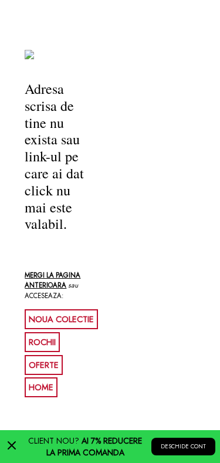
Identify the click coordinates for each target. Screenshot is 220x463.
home (41, 387)
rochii (42, 342)
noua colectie (61, 319)
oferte (44, 365)
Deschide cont (183, 446)
